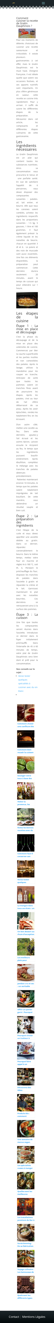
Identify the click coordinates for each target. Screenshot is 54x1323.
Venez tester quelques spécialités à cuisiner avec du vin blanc (28, 683)
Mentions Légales (33, 1317)
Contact (14, 1317)
